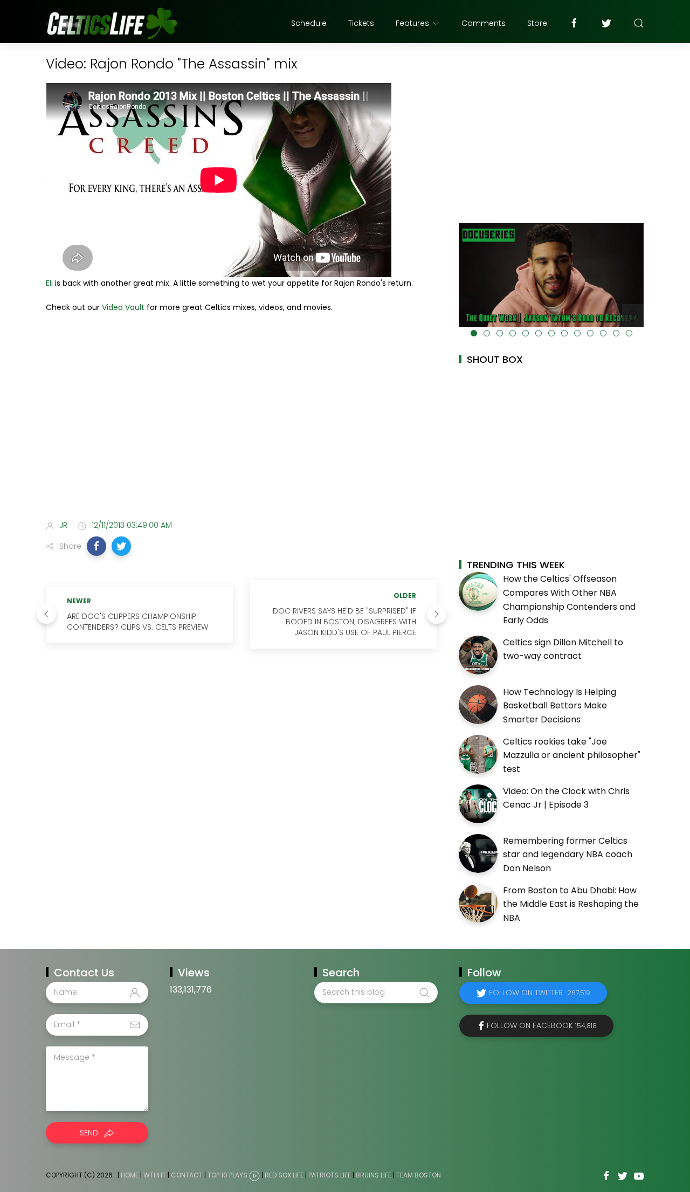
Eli (49, 283)
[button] (96, 546)
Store (537, 23)
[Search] (638, 23)
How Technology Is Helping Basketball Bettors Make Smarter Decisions (559, 706)
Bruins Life (373, 1175)
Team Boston (418, 1175)
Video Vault (123, 307)
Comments (483, 23)
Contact (187, 1175)
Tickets (361, 23)
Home (130, 1175)
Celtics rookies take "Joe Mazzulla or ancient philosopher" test (571, 755)
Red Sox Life (284, 1175)
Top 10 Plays (227, 1175)
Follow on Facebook (542, 1025)
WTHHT (154, 1175)
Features (412, 23)
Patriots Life (329, 1175)
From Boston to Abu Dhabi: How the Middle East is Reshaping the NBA (571, 904)
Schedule (309, 23)
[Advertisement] (241, 426)
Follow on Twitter (539, 992)
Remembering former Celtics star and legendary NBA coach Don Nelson (567, 854)
